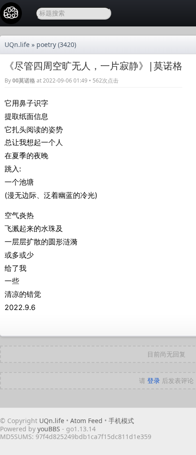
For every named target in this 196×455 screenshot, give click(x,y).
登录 (153, 380)
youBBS (49, 428)
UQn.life (17, 44)
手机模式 (121, 420)
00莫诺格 (23, 80)
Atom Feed (86, 420)
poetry (46, 44)
